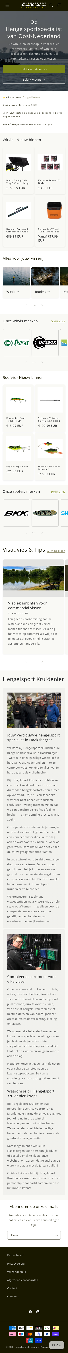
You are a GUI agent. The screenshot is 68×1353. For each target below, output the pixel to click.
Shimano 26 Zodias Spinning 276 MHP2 (49, 419)
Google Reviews (31, 97)
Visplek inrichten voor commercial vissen (27, 606)
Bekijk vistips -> (34, 79)
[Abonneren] (57, 1235)
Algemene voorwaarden (22, 1280)
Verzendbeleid (16, 1272)
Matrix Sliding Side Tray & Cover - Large (17, 181)
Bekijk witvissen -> (34, 69)
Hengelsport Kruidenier (27, 1347)
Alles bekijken (56, 551)
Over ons (13, 1296)
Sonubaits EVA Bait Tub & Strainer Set (48, 230)
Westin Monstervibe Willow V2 (49, 468)
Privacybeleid (16, 1263)
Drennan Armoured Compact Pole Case (17, 230)
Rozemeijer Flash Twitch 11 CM (15, 419)
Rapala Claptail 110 (17, 466)
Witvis (10, 292)
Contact (12, 1288)
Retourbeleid (15, 1255)
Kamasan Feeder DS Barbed (49, 181)
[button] (7, 5)
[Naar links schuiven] (26, 305)
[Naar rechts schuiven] (42, 305)
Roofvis (40, 292)
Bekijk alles (58, 321)
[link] (34, 710)
